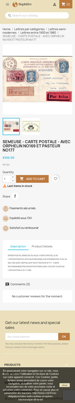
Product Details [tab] (42, 246)
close (65, 385)
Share (15, 196)
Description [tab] (18, 246)
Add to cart (32, 179)
